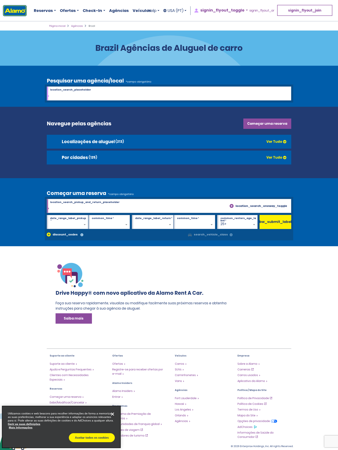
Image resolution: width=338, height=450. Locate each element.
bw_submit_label (275, 221)
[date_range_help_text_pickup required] (67, 222)
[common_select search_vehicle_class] (190, 234)
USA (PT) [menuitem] (175, 10)
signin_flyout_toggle (222, 10)
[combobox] (169, 94)
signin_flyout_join (304, 10)
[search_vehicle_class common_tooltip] (231, 235)
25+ (223, 224)
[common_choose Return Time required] (194, 222)
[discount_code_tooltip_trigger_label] (81, 235)
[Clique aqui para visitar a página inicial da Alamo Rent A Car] (13, 10)
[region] (61, 427)
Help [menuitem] (152, 10)
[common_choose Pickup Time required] (109, 222)
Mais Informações (20, 427)
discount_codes (65, 234)
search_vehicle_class (211, 234)
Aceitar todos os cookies (92, 437)
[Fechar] (112, 414)
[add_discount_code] (49, 234)
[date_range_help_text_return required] (152, 222)
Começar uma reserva (267, 123)
